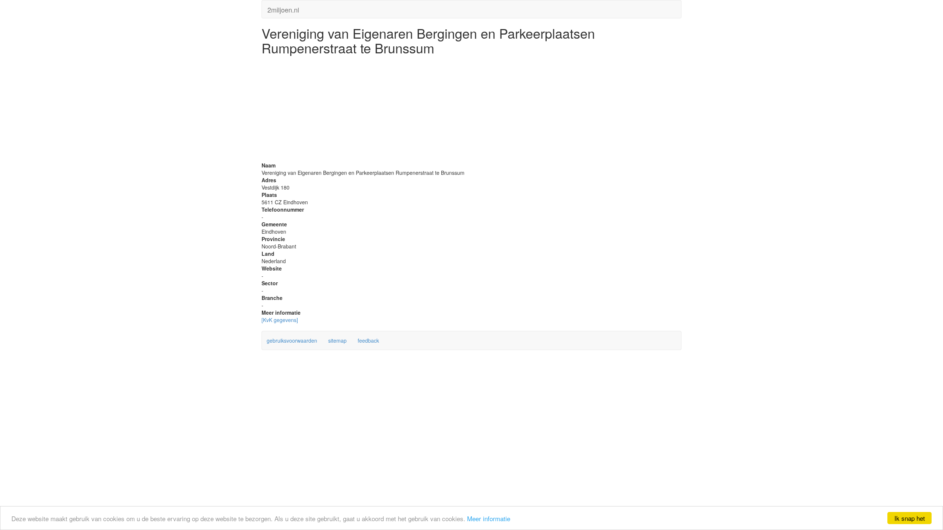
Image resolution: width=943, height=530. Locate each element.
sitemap (337, 340)
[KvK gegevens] (280, 320)
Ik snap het (909, 518)
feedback (368, 340)
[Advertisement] (471, 110)
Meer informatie (488, 518)
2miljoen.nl (283, 8)
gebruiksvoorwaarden (292, 340)
